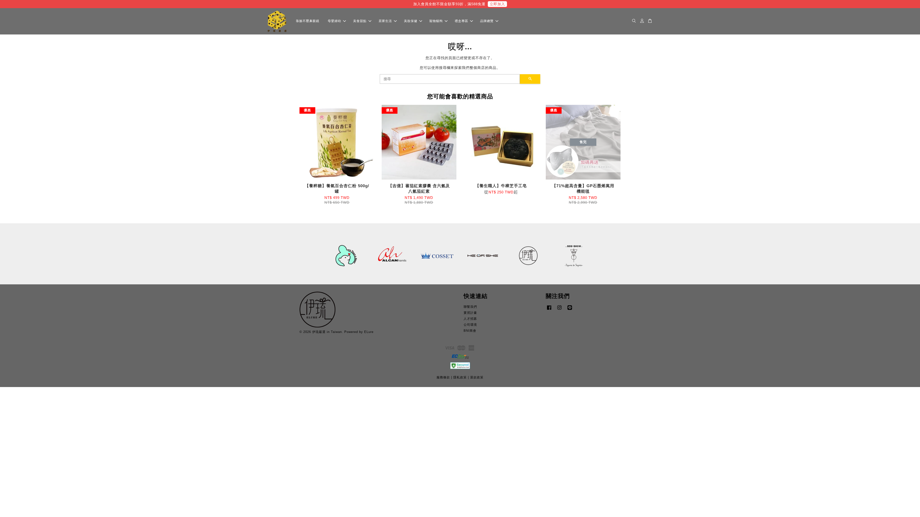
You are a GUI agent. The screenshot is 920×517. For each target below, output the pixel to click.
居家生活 (385, 21)
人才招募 (470, 318)
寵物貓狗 (436, 21)
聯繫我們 (470, 307)
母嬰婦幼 (334, 21)
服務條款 (443, 377)
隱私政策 (460, 377)
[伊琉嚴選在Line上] (569, 310)
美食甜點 (360, 21)
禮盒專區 (461, 21)
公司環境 (470, 324)
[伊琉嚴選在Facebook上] (549, 310)
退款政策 (476, 377)
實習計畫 (470, 313)
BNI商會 (470, 330)
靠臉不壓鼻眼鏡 (307, 21)
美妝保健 (410, 21)
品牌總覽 (487, 21)
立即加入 (497, 4)
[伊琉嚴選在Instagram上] (559, 310)
